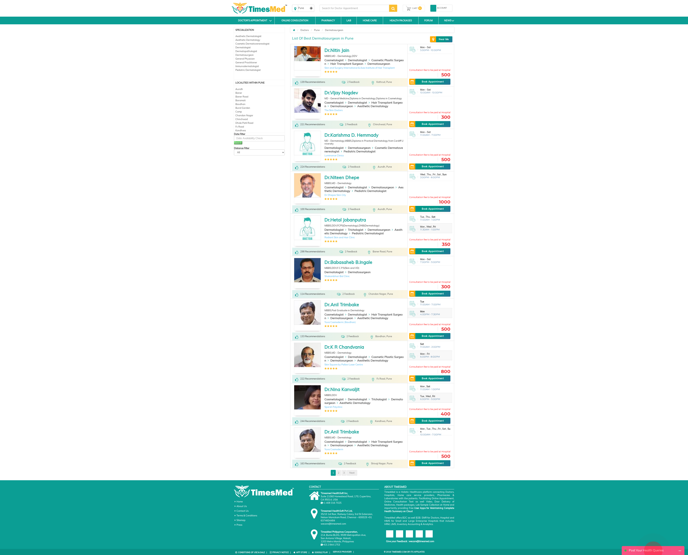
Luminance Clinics (334, 155)
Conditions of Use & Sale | (252, 552)
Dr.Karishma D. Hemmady (351, 135)
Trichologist (355, 229)
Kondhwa (240, 130)
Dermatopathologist (246, 51)
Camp (238, 111)
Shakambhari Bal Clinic (337, 276)
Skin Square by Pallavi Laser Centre (343, 364)
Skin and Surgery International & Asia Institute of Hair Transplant (359, 67)
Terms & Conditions (246, 515)
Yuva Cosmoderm (333, 449)
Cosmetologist (334, 60)
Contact (315, 486)
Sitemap (240, 520)
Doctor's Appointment (252, 20)
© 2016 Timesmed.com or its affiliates (404, 552)
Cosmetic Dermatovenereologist (252, 43)
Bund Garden (242, 107)
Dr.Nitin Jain (336, 50)
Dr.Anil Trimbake (341, 304)
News (447, 20)
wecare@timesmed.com (421, 541)
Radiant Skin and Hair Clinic (339, 237)
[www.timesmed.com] (294, 30)
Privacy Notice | (281, 552)
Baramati (240, 100)
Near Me (444, 39)
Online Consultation (294, 20)
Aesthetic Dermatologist (248, 36)
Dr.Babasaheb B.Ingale (348, 262)
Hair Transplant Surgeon (346, 63)
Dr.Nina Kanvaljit (342, 389)
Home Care (370, 20)
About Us (241, 506)
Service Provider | (343, 552)
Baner (238, 92)
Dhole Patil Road (244, 122)
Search (238, 142)
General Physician (245, 58)
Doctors (304, 30)
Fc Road (239, 126)
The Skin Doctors (333, 110)
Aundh (239, 89)
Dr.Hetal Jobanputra (345, 220)
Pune (317, 30)
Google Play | (322, 552)
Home (239, 501)
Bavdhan (240, 104)
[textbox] (354, 8)
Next (352, 472)
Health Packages (401, 20)
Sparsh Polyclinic (333, 406)
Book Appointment (433, 81)
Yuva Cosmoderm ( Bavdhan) (340, 322)
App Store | (302, 552)
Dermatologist (243, 47)
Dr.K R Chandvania (344, 347)
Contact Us (242, 510)
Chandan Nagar (244, 115)
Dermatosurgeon (244, 54)
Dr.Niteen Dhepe (341, 177)
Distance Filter (241, 148)
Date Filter (239, 134)
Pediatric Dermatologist (248, 70)
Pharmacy (328, 20)
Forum (428, 20)
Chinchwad (241, 119)
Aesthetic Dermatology (247, 39)
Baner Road (241, 96)
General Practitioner (246, 62)
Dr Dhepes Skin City (335, 195)
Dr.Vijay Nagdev (341, 92)
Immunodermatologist (247, 66)
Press (239, 524)
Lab (349, 20)
